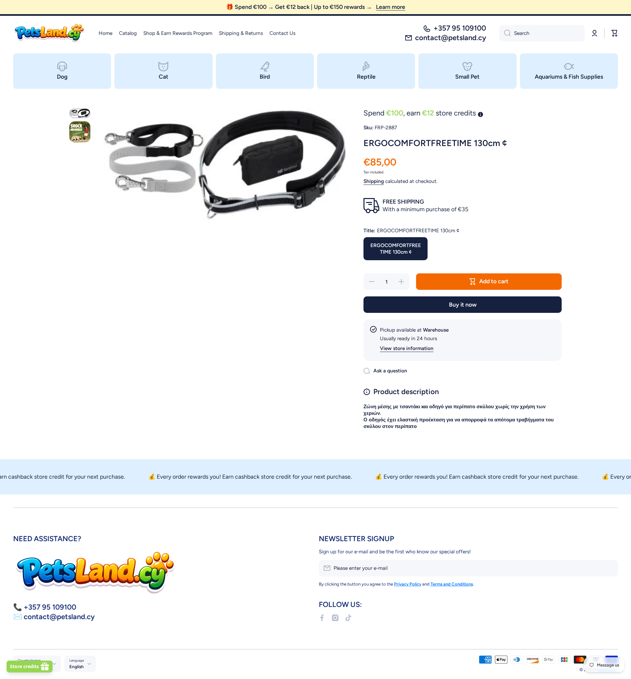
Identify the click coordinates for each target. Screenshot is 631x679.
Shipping (373, 181)
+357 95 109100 (459, 28)
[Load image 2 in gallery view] (79, 131)
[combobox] (542, 33)
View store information (406, 348)
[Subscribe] (609, 568)
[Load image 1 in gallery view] (79, 113)
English (76, 666)
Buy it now (463, 304)
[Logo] (49, 33)
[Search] (505, 33)
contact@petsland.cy (450, 37)
